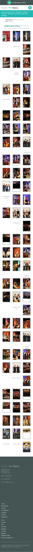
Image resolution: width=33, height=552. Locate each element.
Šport (13, 12)
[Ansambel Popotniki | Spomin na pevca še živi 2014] (16, 63)
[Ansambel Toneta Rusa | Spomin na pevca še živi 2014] (16, 297)
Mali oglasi (19, 12)
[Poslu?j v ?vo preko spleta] (9, 2)
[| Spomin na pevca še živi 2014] (6, 36)
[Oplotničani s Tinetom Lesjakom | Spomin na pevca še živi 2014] (26, 266)
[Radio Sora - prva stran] (9, 7)
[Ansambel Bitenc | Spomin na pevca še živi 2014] (16, 213)
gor (6, 21)
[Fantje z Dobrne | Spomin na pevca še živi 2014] (6, 89)
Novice (3, 12)
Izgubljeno (25, 12)
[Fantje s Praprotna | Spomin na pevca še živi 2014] (16, 368)
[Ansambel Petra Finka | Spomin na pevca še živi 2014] (6, 186)
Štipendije (10, 13)
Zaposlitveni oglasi (19, 13)
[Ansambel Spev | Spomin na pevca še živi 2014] (16, 36)
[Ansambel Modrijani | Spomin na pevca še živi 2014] (26, 336)
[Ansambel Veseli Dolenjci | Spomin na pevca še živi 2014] (26, 142)
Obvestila (8, 12)
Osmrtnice (4, 13)
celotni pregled (9, 19)
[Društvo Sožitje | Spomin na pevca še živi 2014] (6, 434)
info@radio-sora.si (9, 482)
